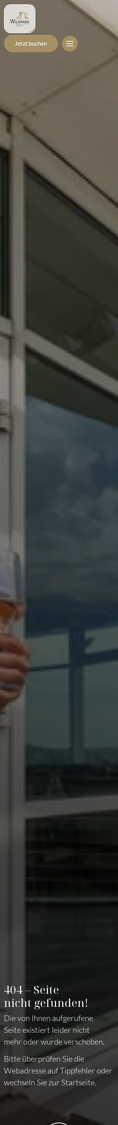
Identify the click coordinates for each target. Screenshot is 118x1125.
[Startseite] (19, 19)
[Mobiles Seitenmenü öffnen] (70, 44)
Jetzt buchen (31, 43)
